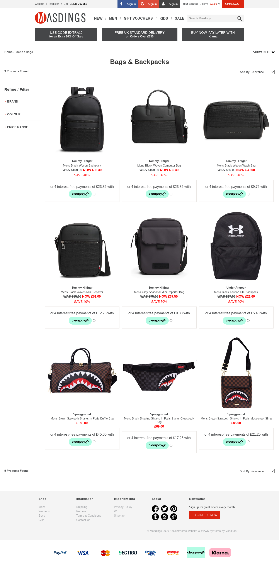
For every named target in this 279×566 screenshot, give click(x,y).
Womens (44, 511)
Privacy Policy (123, 507)
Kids (164, 18)
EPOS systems (211, 530)
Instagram (164, 516)
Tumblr (155, 516)
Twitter (164, 508)
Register (54, 3)
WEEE (118, 511)
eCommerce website (184, 530)
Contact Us (83, 520)
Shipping (81, 507)
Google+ (173, 516)
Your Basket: (190, 3)
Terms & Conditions (88, 515)
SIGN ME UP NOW (204, 515)
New (98, 18)
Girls (41, 520)
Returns (81, 511)
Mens (19, 52)
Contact (39, 3)
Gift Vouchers (138, 18)
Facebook (155, 508)
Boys (42, 515)
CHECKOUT (233, 3)
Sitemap (119, 515)
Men (113, 18)
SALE (179, 18)
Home (8, 52)
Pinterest (173, 508)
